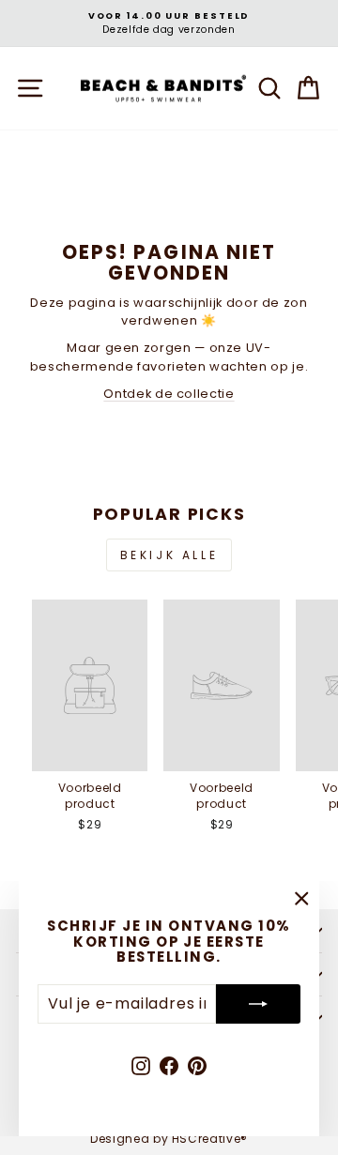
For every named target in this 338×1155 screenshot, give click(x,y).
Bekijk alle (169, 555)
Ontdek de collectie (168, 394)
